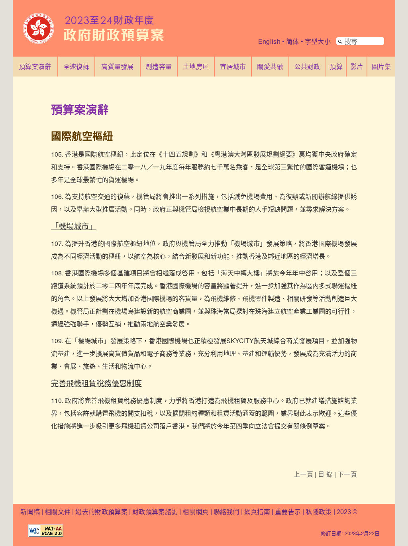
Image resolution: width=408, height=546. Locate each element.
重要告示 (288, 512)
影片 (356, 66)
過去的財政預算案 (101, 512)
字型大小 (318, 41)
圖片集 (381, 66)
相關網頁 (195, 512)
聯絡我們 (226, 512)
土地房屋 (196, 66)
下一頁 (347, 474)
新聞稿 (30, 512)
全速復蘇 (76, 66)
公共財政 (307, 66)
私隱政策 (319, 512)
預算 (336, 66)
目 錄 (325, 474)
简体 (292, 41)
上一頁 (303, 474)
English (269, 41)
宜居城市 (233, 66)
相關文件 (58, 512)
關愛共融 (270, 66)
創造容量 (159, 66)
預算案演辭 (35, 66)
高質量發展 (117, 66)
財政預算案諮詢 (155, 512)
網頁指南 (257, 512)
